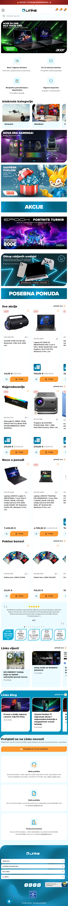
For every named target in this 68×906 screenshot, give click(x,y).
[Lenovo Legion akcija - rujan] (34, 37)
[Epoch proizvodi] (34, 146)
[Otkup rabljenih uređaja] (34, 269)
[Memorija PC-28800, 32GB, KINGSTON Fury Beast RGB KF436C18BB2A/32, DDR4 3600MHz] (16, 423)
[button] (24, 627)
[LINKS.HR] (9, 901)
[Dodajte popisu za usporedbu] (6, 379)
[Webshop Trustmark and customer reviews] (32, 894)
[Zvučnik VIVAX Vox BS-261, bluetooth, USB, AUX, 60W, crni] (16, 346)
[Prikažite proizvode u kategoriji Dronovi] (16, 115)
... (34, 618)
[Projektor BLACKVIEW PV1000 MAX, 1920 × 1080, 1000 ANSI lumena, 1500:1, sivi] (46, 423)
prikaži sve (58, 306)
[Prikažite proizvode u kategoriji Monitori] (46, 115)
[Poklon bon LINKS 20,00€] (16, 572)
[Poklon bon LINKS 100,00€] (46, 572)
